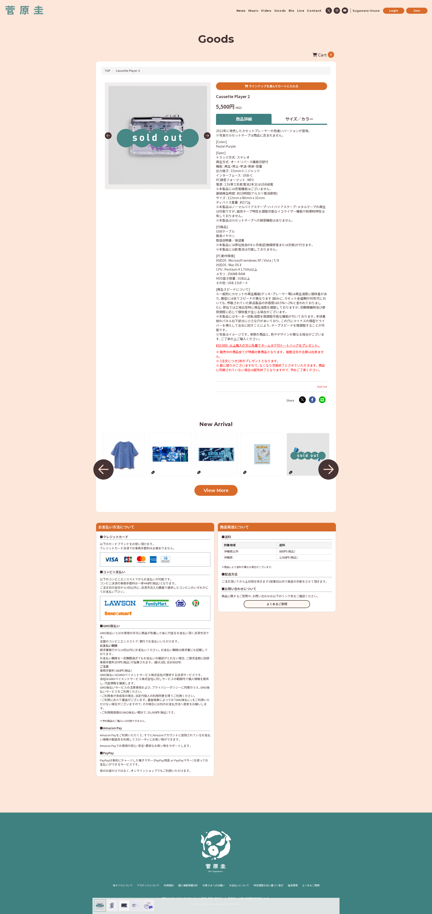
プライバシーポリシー (166, 687)
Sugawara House (366, 10)
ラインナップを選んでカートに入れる (273, 86)
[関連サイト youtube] (345, 10)
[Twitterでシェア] (302, 399)
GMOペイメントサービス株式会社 (131, 679)
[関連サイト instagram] (337, 10)
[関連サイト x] (329, 10)
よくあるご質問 (277, 604)
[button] (108, 135)
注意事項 (136, 687)
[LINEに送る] (322, 399)
